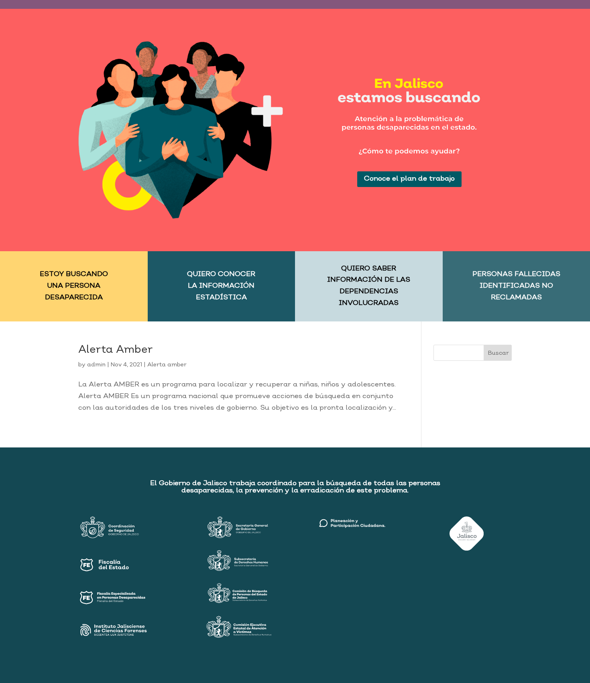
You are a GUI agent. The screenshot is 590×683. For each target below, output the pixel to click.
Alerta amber (167, 365)
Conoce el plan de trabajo (409, 178)
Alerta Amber (115, 350)
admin (96, 365)
